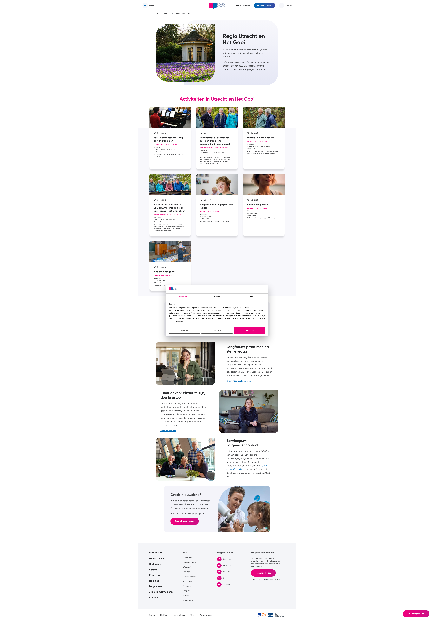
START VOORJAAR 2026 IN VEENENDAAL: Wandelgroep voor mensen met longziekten (170, 205)
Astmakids (187, 586)
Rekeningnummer (206, 615)
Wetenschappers (189, 576)
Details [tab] (217, 297)
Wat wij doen (187, 557)
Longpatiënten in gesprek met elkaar (217, 205)
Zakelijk (186, 595)
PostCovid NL (188, 600)
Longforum (187, 591)
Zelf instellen (216, 330)
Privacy (192, 615)
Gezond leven (156, 558)
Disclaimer (164, 615)
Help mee (154, 580)
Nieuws (186, 553)
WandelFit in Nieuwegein (264, 138)
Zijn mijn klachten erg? (161, 591)
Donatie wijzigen (179, 615)
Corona (153, 569)
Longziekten (155, 552)
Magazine (154, 575)
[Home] (217, 6)
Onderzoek (155, 564)
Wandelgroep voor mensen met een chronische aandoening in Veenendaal (217, 138)
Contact (153, 597)
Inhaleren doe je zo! (170, 266)
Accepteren (249, 330)
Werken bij (187, 567)
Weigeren (184, 330)
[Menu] (145, 5)
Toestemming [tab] (183, 297)
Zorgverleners (188, 581)
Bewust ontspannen (264, 205)
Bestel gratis (187, 572)
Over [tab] (251, 297)
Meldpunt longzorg (190, 562)
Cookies (152, 615)
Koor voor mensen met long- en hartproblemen (170, 138)
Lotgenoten (155, 586)
